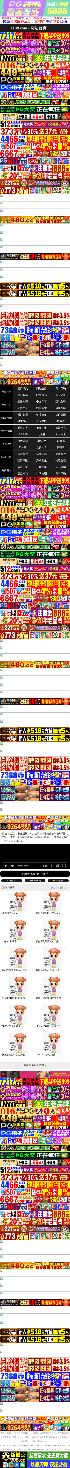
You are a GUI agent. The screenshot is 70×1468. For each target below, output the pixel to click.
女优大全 (41, 447)
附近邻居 (22, 414)
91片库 (23, 447)
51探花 (60, 440)
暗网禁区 (22, 460)
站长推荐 (6, 418)
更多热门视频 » (59, 887)
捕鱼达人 (22, 427)
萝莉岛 (60, 447)
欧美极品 (41, 395)
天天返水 (60, 434)
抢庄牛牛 (41, 427)
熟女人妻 (41, 454)
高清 (45, 866)
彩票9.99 (22, 434)
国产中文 (22, 467)
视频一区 (6, 391)
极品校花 (22, 473)
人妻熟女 (22, 408)
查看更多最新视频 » (35, 1065)
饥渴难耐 (41, 414)
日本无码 (60, 388)
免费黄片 (60, 454)
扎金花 (41, 434)
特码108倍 (35, 880)
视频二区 (6, 404)
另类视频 (60, 408)
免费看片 (6, 470)
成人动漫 (60, 395)
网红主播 (41, 388)
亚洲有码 (22, 395)
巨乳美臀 (60, 401)
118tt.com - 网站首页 (29, 28)
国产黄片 (22, 454)
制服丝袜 (41, 408)
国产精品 (22, 388)
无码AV (6, 444)
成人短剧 (60, 467)
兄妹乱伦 (41, 467)
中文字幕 (41, 401)
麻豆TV (41, 440)
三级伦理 (22, 401)
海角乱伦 (41, 460)
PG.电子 (58, 880)
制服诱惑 (60, 460)
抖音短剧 (22, 440)
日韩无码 (60, 473)
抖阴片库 (6, 457)
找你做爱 (60, 414)
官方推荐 (6, 431)
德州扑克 (60, 427)
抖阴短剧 (41, 473)
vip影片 (11, 880)
